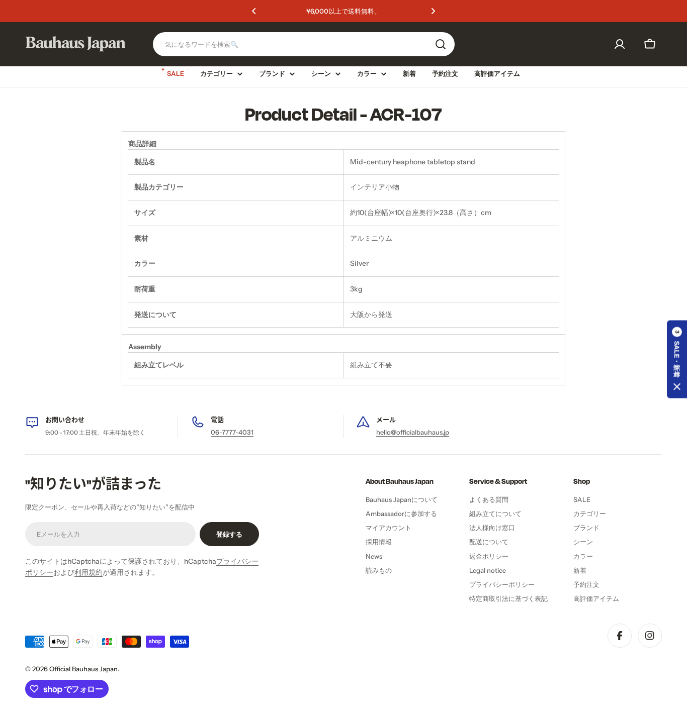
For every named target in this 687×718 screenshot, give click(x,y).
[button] (254, 11)
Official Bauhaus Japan (83, 669)
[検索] (441, 44)
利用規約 (88, 572)
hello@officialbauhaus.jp (412, 432)
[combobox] (304, 44)
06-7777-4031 (232, 432)
